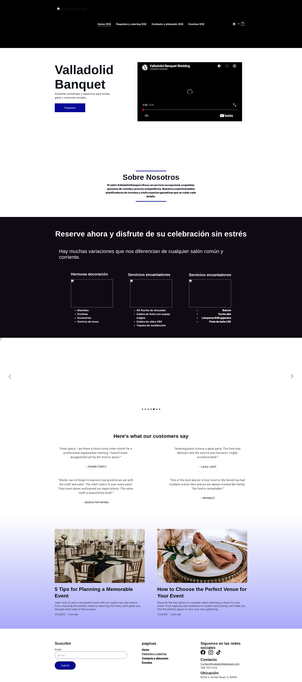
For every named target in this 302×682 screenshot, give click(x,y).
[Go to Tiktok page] (218, 652)
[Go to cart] (243, 24)
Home (145, 649)
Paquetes (70, 107)
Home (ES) (104, 24)
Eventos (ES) (196, 24)
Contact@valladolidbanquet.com (220, 663)
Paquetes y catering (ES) (131, 24)
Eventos (147, 662)
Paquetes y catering (154, 653)
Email (58, 649)
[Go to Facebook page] (203, 652)
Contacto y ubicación (155, 658)
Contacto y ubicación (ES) (167, 24)
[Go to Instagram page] (210, 652)
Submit (65, 665)
